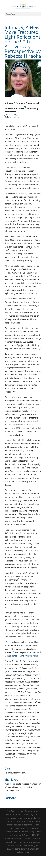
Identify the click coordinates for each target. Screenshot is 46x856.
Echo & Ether (23, 852)
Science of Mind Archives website (25, 655)
